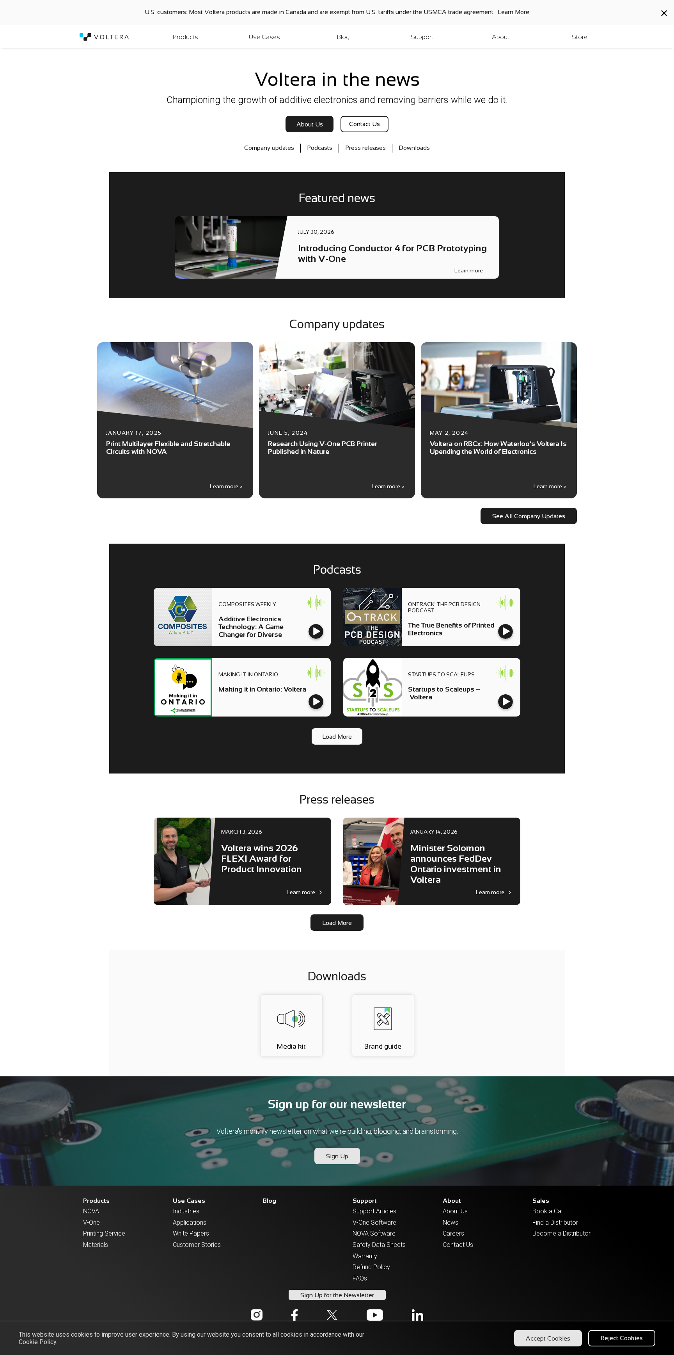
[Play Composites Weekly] (316, 631)
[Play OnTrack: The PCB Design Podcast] (505, 631)
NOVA (91, 1211)
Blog (269, 1200)
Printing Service (102, 1233)
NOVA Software (372, 1233)
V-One (91, 1222)
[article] (337, 247)
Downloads (414, 147)
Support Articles (372, 1211)
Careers (453, 1233)
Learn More (513, 12)
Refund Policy (371, 1267)
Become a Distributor (551, 1233)
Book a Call (548, 1211)
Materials (95, 1244)
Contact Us (458, 1244)
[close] (664, 13)
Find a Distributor (551, 1222)
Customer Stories (192, 1244)
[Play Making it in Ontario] (316, 701)
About (452, 1200)
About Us (455, 1211)
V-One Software (372, 1222)
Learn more (468, 271)
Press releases (365, 147)
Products (96, 1200)
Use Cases (189, 1200)
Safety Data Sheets (372, 1244)
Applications (189, 1222)
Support (365, 1200)
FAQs (360, 1278)
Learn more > (226, 486)
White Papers (191, 1233)
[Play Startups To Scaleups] (505, 701)
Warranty (365, 1256)
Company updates (269, 147)
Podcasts (319, 147)
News (450, 1222)
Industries (186, 1211)
